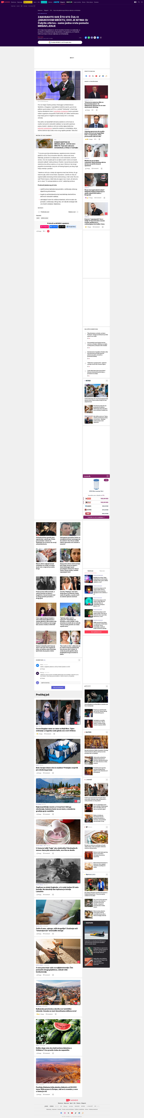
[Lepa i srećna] (71, 1106)
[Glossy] (65, 1106)
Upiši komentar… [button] (45, 682)
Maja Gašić (40, 37)
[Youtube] (96, 76)
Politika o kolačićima (79, 1109)
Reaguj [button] (39, 231)
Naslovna (40, 10)
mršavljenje (44, 218)
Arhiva (86, 1109)
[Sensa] (83, 1106)
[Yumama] (90, 1106)
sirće (38, 218)
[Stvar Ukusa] (96, 1106)
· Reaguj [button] (90, 139)
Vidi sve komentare (58, 687)
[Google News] (103, 76)
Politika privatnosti (93, 1109)
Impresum (54, 1109)
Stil (51, 10)
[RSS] (106, 76)
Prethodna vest (45, 212)
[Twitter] (93, 76)
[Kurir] (46, 1106)
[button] (80, 38)
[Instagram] (89, 76)
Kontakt (59, 1109)
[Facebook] (86, 76)
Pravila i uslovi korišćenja (68, 1109)
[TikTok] (99, 76)
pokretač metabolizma (45, 128)
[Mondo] (5, 2)
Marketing (48, 1109)
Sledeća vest (72, 212)
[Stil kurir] (61, 1106)
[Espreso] (51, 1106)
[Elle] (56, 1106)
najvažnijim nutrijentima (61, 111)
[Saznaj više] (107, 380)
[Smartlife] (77, 1106)
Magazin (46, 10)
